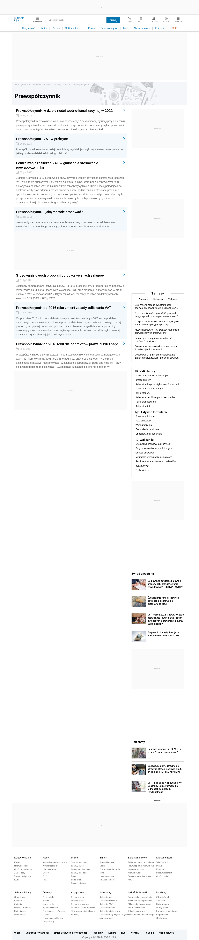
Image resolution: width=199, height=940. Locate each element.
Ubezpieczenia (49, 869)
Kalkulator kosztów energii (149, 388)
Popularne (143, 299)
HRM (45, 880)
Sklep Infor (76, 880)
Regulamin (97, 932)
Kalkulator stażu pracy (110, 911)
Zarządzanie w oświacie (54, 911)
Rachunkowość (143, 420)
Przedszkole (48, 897)
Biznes (56, 28)
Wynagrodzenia (143, 425)
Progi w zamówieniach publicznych (153, 448)
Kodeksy (75, 914)
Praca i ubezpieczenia (110, 869)
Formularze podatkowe (167, 911)
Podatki (17, 862)
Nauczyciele (48, 904)
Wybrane (172, 299)
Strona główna (21, 84)
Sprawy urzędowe (79, 873)
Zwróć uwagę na (143, 574)
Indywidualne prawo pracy (55, 862)
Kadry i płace (20, 911)
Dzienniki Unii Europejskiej (83, 907)
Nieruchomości (142, 28)
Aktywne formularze (154, 412)
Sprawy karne (77, 866)
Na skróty (161, 892)
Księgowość (28, 28)
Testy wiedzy (142, 470)
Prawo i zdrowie (78, 883)
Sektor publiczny (73, 28)
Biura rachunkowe (137, 857)
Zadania (18, 904)
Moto (125, 28)
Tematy (58, 84)
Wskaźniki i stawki (137, 892)
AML (130, 880)
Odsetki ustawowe (144, 452)
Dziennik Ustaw (78, 897)
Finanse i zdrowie (108, 880)
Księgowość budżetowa (41, 84)
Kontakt (135, 932)
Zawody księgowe (22, 876)
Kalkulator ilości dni (145, 401)
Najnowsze (158, 299)
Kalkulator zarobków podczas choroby (155, 397)
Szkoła (46, 900)
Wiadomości (162, 862)
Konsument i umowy (80, 869)
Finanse (160, 869)
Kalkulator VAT (143, 393)
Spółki (102, 866)
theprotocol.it (162, 914)
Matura (46, 914)
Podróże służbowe (136, 907)
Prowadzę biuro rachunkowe (141, 866)
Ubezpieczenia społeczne (148, 434)
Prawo (91, 28)
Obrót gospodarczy (23, 869)
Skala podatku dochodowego (141, 914)
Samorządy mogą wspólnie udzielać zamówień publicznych (153, 339)
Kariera (112, 932)
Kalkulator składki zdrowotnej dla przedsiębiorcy (152, 377)
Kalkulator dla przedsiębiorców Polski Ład (157, 384)
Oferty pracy (162, 918)
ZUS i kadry (19, 873)
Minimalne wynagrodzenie (140, 900)
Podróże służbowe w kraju (140, 897)
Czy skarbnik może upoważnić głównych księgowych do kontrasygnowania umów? (156, 315)
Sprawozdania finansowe (139, 876)
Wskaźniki (147, 440)
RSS (123, 932)
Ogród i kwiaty (162, 876)
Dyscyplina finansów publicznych (152, 444)
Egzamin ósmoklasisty (53, 918)
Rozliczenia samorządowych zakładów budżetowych (155, 463)
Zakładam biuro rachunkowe (141, 862)
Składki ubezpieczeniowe (139, 904)
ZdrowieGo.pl (162, 897)
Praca (73, 876)
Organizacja (19, 897)
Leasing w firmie (107, 876)
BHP (45, 876)
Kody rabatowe (163, 904)
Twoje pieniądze (109, 28)
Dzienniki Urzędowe (80, 904)
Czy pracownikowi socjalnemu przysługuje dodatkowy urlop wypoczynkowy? (157, 323)
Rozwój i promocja (22, 907)
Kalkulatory (147, 371)
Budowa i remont (164, 873)
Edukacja (160, 28)
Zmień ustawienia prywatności (70, 932)
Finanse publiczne (145, 416)
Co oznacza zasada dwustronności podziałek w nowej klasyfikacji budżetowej (156, 306)
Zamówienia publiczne (147, 429)
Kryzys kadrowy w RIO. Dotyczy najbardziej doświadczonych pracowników (157, 331)
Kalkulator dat (142, 406)
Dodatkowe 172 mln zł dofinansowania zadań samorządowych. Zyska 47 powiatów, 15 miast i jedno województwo (157, 356)
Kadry (44, 28)
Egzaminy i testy (50, 907)
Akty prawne (77, 892)
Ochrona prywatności (37, 932)
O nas (17, 932)
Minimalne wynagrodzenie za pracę (153, 457)
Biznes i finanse (107, 862)
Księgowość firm (22, 857)
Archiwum (160, 900)
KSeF (174, 28)
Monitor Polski (77, 900)
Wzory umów (162, 907)
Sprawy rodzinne (79, 862)
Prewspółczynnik (81, 84)
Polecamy (138, 742)
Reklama (149, 932)
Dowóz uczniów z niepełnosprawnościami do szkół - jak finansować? (156, 348)
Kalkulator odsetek (108, 907)
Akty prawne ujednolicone (83, 911)
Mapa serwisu (166, 932)
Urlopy (46, 873)
